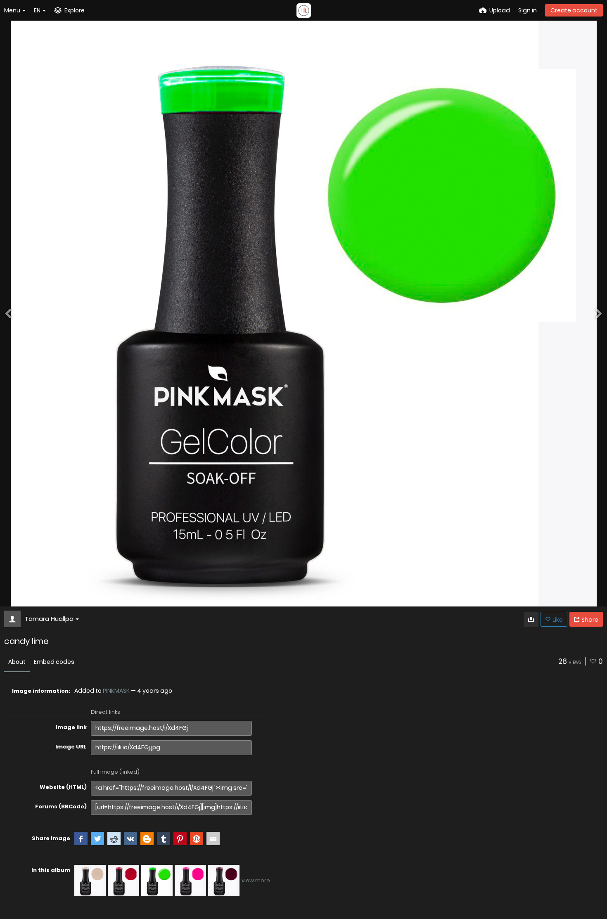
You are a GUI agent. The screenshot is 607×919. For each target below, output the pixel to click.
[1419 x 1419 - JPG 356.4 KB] (531, 619)
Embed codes (54, 662)
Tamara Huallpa (49, 618)
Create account (574, 10)
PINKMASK (116, 691)
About (17, 662)
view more (256, 880)
